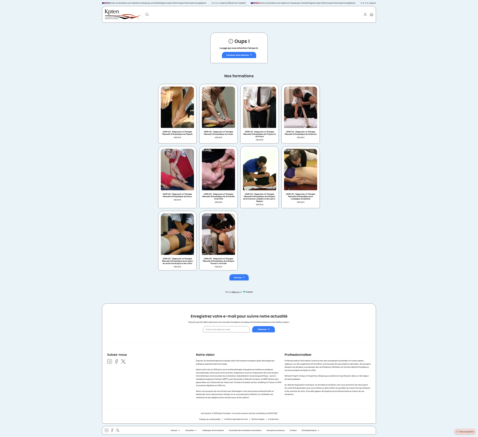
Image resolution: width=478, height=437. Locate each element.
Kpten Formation (224, 413)
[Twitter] (123, 361)
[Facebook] (116, 361)
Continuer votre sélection (237, 55)
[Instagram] (109, 361)
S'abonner (262, 329)
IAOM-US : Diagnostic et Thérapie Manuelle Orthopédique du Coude (218, 132)
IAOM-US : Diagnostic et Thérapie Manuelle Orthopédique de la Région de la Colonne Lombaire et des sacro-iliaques (259, 197)
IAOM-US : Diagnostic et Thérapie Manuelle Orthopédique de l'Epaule (177, 132)
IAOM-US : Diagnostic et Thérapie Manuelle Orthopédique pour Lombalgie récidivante (300, 196)
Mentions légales (258, 419)
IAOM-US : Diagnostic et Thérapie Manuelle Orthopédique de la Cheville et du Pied (218, 196)
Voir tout (237, 277)
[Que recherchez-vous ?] (147, 14)
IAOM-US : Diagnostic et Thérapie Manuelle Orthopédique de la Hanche (301, 132)
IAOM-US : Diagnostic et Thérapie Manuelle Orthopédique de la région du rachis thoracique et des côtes (177, 260)
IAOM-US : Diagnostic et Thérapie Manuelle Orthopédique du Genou (177, 195)
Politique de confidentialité (209, 419)
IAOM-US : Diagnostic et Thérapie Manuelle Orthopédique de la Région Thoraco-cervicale (218, 260)
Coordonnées (273, 419)
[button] (175, 430)
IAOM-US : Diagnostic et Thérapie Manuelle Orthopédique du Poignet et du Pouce (259, 133)
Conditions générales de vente (236, 419)
